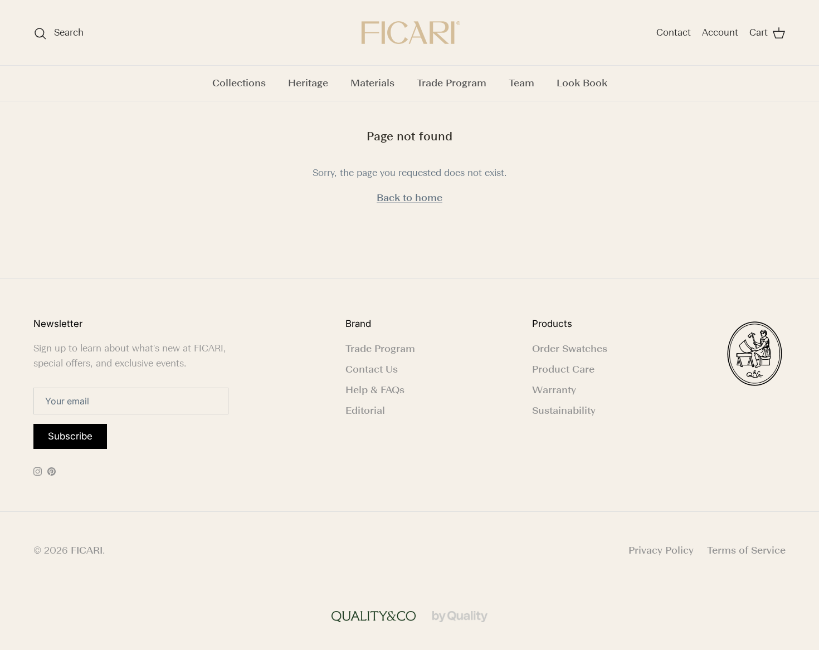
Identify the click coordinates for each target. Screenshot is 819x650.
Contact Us (371, 369)
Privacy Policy (661, 550)
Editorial (365, 410)
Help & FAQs (374, 390)
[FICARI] (409, 32)
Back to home (409, 198)
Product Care (563, 369)
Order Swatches (569, 349)
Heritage (308, 83)
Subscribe (70, 436)
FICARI (87, 550)
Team (521, 83)
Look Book (582, 83)
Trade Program (451, 83)
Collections (239, 83)
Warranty (554, 390)
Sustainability (564, 410)
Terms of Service (746, 550)
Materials (372, 83)
